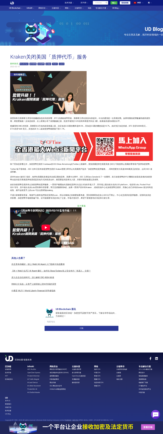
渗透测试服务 (54, 376)
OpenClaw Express (33, 372)
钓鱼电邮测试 (54, 379)
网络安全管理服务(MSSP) (58, 369)
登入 (114, 3)
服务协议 (75, 420)
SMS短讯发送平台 (145, 389)
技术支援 (8, 410)
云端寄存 (78, 8)
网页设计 (142, 372)
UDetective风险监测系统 (58, 389)
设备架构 (8, 369)
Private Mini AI (32, 389)
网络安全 (42, 8)
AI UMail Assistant (34, 386)
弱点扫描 (53, 382)
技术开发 (8, 372)
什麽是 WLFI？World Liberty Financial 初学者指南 (33, 290)
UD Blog (115, 8)
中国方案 (142, 392)
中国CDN (97, 372)
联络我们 (8, 404)
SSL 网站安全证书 (56, 386)
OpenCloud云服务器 (79, 376)
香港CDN (97, 376)
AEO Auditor (31, 369)
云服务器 (55, 8)
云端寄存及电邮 (121, 369)
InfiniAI (29, 8)
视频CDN (97, 379)
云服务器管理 (76, 369)
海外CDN (97, 369)
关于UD (7, 401)
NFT (6, 376)
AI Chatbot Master (33, 392)
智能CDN (97, 386)
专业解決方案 (101, 8)
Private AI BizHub (33, 376)
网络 (67, 8)
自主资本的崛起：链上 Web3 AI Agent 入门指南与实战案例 (38, 264)
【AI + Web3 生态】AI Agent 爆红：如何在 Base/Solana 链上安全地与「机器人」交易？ (51, 270)
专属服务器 (76, 379)
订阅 (81, 328)
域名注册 (119, 379)
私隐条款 (68, 420)
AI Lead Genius (32, 382)
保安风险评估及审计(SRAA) (59, 372)
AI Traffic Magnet (33, 379)
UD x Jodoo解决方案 (145, 369)
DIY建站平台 (143, 386)
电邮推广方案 (143, 382)
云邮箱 (118, 372)
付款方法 (8, 407)
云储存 (118, 376)
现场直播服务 (143, 376)
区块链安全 (9, 379)
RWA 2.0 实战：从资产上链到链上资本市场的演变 (33, 284)
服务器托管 (76, 382)
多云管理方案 (76, 372)
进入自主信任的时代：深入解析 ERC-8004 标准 (32, 277)
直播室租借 (142, 379)
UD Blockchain (15, 8)
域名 (89, 8)
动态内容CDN (98, 382)
